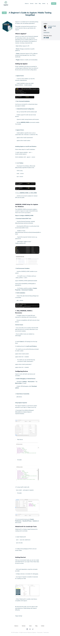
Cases (36, 3)
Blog (40, 3)
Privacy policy (40, 632)
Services (31, 3)
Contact (43, 3)
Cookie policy (46, 632)
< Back (4, 12)
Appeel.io (34, 632)
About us (27, 3)
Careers (53, 3)
